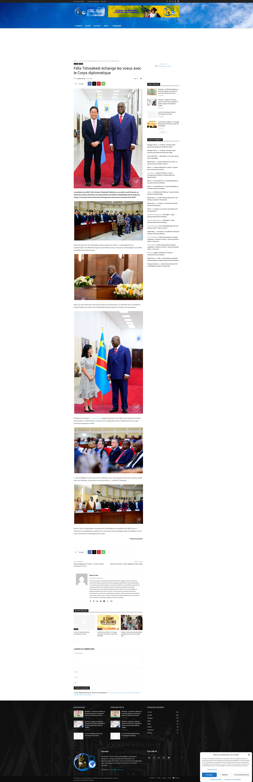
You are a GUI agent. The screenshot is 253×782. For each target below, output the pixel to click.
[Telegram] (104, 600)
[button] (249, 755)
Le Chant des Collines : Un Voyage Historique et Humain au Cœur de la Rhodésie (107, 633)
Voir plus (162, 132)
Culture (123, 629)
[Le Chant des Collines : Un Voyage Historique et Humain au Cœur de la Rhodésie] (108, 622)
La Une (81, 61)
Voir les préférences (241, 775)
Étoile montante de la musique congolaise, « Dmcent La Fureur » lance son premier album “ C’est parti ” (163, 239)
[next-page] (78, 640)
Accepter (209, 775)
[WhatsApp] (103, 84)
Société (80, 63)
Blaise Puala (81, 78)
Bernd (149, 167)
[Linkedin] (97, 600)
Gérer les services (212, 769)
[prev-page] (75, 640)
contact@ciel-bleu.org (116, 770)
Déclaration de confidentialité (233, 779)
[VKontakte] (169, 758)
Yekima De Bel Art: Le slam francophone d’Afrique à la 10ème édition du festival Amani (161, 175)
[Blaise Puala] (75, 79)
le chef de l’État (95, 418)
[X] (173, 1)
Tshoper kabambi (152, 264)
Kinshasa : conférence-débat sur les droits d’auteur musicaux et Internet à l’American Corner (168, 91)
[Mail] (100, 600)
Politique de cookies (215, 779)
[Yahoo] (111, 600)
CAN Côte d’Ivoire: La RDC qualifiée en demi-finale (126, 564)
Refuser (225, 775)
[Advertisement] (126, 43)
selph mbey (150, 231)
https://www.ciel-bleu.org (96, 578)
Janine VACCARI (152, 156)
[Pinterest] (99, 84)
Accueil (76, 61)
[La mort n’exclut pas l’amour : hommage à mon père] (84, 622)
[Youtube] (178, 1)
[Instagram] (170, 1)
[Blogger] (149, 758)
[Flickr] (159, 758)
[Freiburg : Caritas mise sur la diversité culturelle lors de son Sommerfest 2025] (132, 622)
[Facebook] (167, 1)
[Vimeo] (175, 1)
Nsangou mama (152, 145)
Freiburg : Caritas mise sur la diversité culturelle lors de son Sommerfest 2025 (131, 633)
